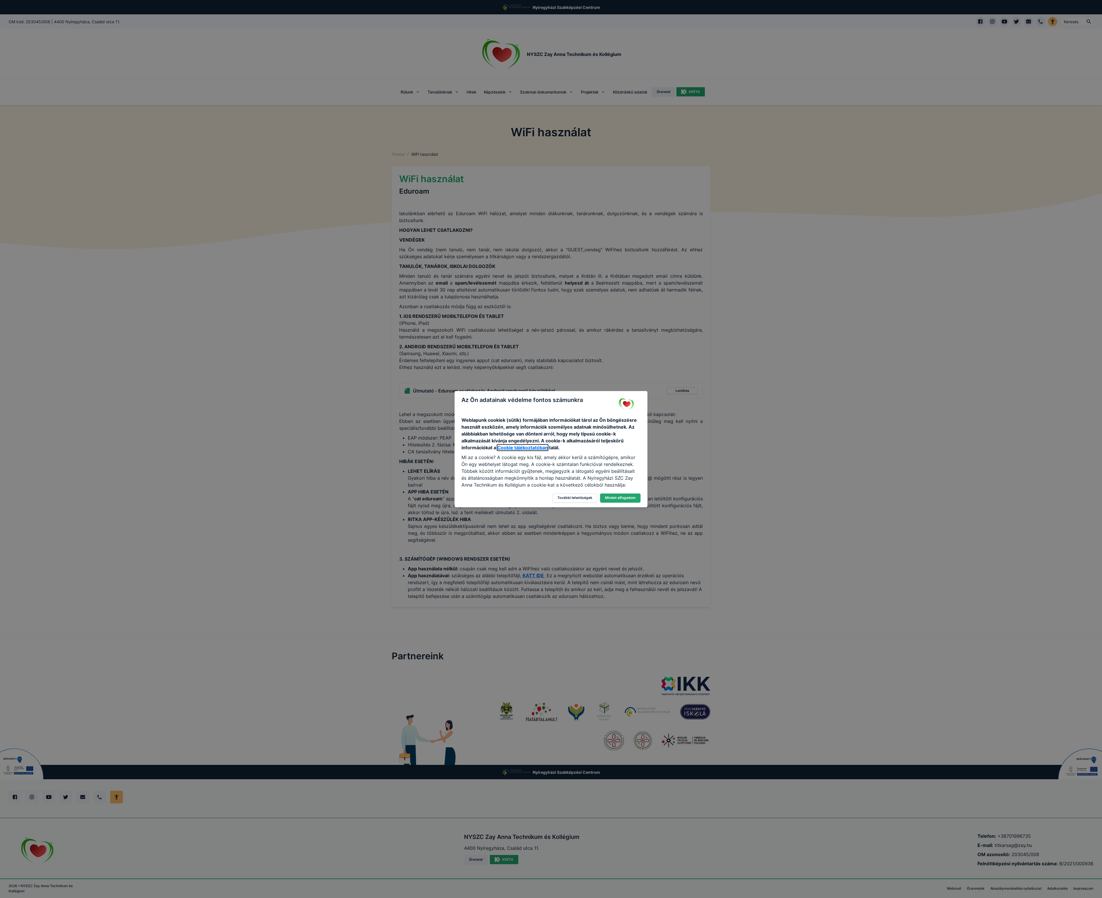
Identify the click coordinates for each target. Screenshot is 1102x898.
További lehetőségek (574, 497)
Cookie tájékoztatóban (522, 447)
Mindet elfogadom (620, 497)
